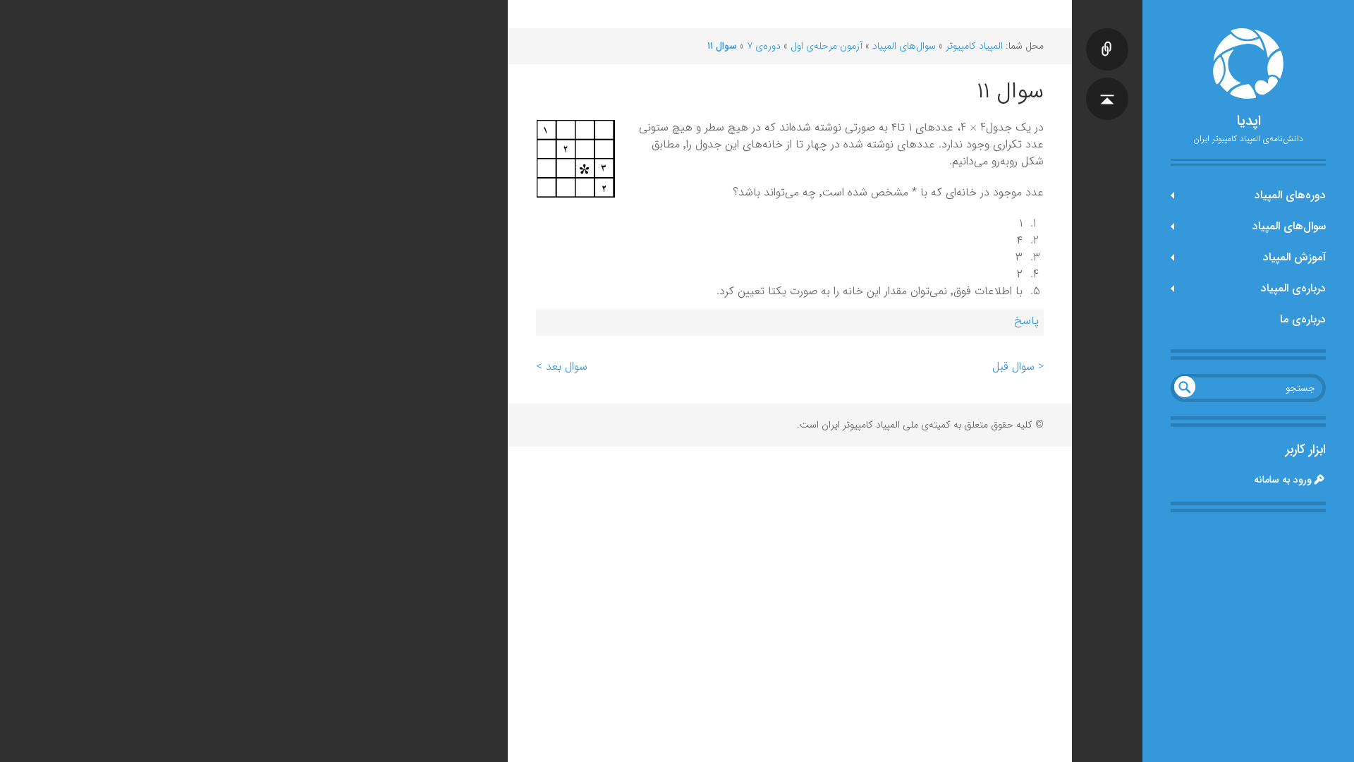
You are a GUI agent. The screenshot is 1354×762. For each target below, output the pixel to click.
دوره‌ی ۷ (764, 46)
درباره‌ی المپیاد (1293, 288)
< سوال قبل (1018, 366)
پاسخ (1026, 320)
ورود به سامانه (1283, 480)
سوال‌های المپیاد (1289, 226)
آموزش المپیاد (1294, 257)
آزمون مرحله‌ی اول (826, 46)
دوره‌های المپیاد (1290, 195)
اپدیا (1248, 121)
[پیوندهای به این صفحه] (1107, 35)
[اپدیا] (1248, 63)
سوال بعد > (561, 366)
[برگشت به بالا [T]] (1107, 84)
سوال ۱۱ (722, 46)
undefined (1184, 386)
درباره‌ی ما (1303, 319)
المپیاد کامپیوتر (974, 46)
